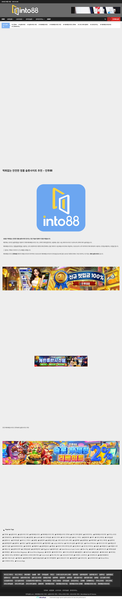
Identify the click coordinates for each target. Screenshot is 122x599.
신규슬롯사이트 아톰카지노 (33, 581)
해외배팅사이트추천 (106, 24)
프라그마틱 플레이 (83, 24)
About (49, 19)
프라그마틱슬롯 (8, 584)
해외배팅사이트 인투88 (70, 24)
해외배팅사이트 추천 (56, 24)
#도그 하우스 (18, 575)
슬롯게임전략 (83, 575)
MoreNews (84, 594)
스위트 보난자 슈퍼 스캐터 (63, 575)
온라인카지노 (39, 19)
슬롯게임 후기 (93, 575)
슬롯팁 (96, 578)
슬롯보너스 (7, 578)
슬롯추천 (69, 578)
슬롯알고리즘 (47, 578)
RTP (39, 575)
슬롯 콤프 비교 (78, 578)
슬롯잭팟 (55, 578)
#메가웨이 (27, 575)
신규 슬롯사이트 (19, 581)
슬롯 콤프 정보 (88, 578)
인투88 (15, 24)
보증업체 (9, 19)
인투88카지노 (16, 26)
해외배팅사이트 (44, 24)
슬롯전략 (62, 578)
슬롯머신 (101, 575)
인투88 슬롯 (115, 19)
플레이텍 (40, 584)
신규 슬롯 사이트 (105, 578)
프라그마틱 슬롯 (19, 584)
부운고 (52, 575)
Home (3, 19)
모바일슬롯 (45, 575)
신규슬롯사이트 (8, 581)
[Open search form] (105, 19)
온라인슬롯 (29, 19)
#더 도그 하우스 (8, 575)
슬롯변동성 (109, 575)
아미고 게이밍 (57, 581)
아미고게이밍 (47, 581)
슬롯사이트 (22, 24)
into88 (34, 575)
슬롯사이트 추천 (33, 24)
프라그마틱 (109, 581)
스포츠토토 (19, 19)
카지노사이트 (100, 581)
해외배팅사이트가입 (61, 584)
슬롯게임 (75, 575)
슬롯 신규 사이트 (36, 578)
